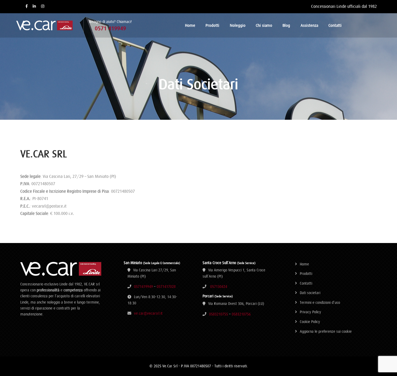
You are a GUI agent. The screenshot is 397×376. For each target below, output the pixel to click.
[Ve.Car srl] (49, 25)
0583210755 (218, 314)
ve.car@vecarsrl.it (148, 313)
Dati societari (310, 293)
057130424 (218, 286)
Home (190, 25)
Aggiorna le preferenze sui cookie (326, 331)
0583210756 (241, 314)
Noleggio (237, 25)
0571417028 (166, 286)
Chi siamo (264, 25)
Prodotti (212, 25)
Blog (286, 25)
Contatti (335, 25)
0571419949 (143, 286)
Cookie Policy (310, 322)
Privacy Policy (310, 312)
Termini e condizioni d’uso (320, 302)
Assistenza (309, 25)
